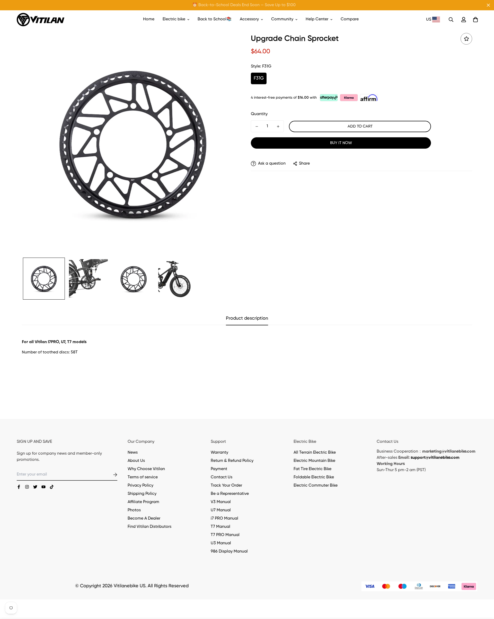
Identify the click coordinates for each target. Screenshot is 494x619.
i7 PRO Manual (224, 518)
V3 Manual (221, 502)
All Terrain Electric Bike (315, 453)
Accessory (249, 19)
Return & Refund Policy (232, 461)
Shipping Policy (142, 494)
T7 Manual (220, 527)
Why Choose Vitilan (146, 469)
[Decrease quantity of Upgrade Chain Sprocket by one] (256, 126)
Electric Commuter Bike (316, 486)
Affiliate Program (143, 502)
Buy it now (341, 143)
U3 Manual (221, 543)
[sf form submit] (109, 475)
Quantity (259, 114)
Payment (219, 469)
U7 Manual (221, 510)
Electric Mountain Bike (314, 461)
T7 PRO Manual (225, 535)
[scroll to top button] (484, 591)
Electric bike (174, 19)
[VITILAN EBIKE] (40, 19)
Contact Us (221, 477)
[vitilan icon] (19, 487)
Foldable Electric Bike (314, 477)
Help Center (317, 19)
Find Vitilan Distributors (149, 527)
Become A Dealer (144, 518)
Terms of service (143, 477)
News (133, 453)
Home (148, 19)
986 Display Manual (229, 551)
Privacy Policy (140, 486)
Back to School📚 (215, 19)
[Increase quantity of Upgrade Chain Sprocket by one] (278, 126)
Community (282, 19)
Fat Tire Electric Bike (312, 469)
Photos (134, 510)
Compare (350, 19)
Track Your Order (226, 486)
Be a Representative (230, 494)
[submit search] (451, 19)
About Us (136, 461)
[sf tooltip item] (466, 39)
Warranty (219, 453)
